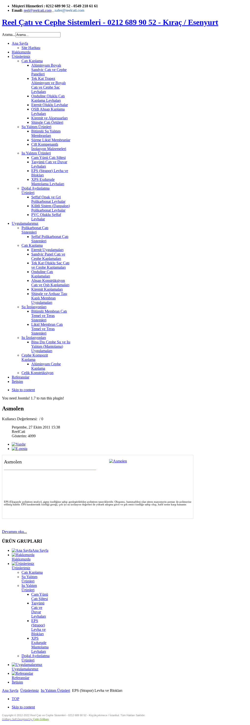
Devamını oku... (14, 532)
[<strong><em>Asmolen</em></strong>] (118, 461)
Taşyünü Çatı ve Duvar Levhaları (38, 609)
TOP (15, 699)
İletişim (17, 682)
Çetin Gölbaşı (41, 719)
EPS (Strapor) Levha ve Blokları (38, 627)
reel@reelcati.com (38, 10)
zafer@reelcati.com (69, 10)
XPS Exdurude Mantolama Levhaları (40, 645)
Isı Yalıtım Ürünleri (29, 587)
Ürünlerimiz (29, 690)
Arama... (8, 34)
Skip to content (23, 390)
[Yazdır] (19, 444)
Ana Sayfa (10, 690)
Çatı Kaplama (32, 572)
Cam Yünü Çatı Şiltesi (39, 596)
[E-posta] (19, 449)
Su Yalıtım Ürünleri (29, 579)
